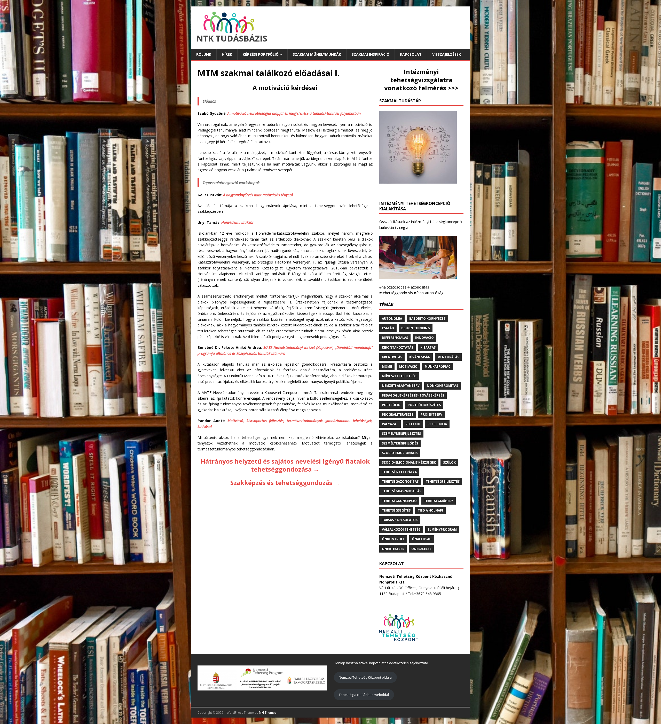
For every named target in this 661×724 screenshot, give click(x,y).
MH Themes (267, 712)
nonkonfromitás (442, 385)
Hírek (227, 54)
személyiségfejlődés (400, 443)
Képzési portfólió (261, 54)
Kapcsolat (411, 54)
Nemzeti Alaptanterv (401, 385)
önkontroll (393, 539)
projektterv (431, 414)
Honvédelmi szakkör (237, 222)
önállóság (421, 539)
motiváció (408, 366)
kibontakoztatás (397, 347)
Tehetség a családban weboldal (364, 694)
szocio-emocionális (400, 453)
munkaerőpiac (437, 366)
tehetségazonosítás (400, 481)
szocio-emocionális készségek (409, 462)
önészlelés (421, 549)
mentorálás (448, 357)
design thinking (415, 328)
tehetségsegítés (396, 510)
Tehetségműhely (438, 501)
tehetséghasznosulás (401, 491)
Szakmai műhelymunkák (317, 54)
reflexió (412, 424)
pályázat (390, 424)
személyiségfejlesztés (401, 433)
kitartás (428, 347)
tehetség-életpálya (399, 472)
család (388, 328)
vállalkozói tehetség (401, 529)
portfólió (391, 405)
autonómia (392, 318)
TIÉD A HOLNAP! (430, 510)
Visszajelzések (446, 54)
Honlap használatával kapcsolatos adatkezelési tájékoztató (381, 663)
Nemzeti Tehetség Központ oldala (365, 677)
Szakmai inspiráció (370, 54)
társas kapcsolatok (400, 520)
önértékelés (393, 549)
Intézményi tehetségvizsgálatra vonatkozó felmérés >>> (421, 79)
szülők (449, 462)
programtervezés (397, 414)
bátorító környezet (427, 318)
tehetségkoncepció (399, 501)
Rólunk (203, 54)
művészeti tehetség (399, 376)
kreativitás (392, 357)
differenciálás (395, 337)
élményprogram (442, 529)
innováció (424, 337)
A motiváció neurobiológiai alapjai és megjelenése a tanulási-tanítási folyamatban (294, 113)
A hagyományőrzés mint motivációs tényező (258, 194)
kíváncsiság (419, 357)
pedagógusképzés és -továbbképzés (413, 395)
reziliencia (437, 424)
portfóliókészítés (424, 405)
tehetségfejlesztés (443, 481)
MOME (387, 366)
